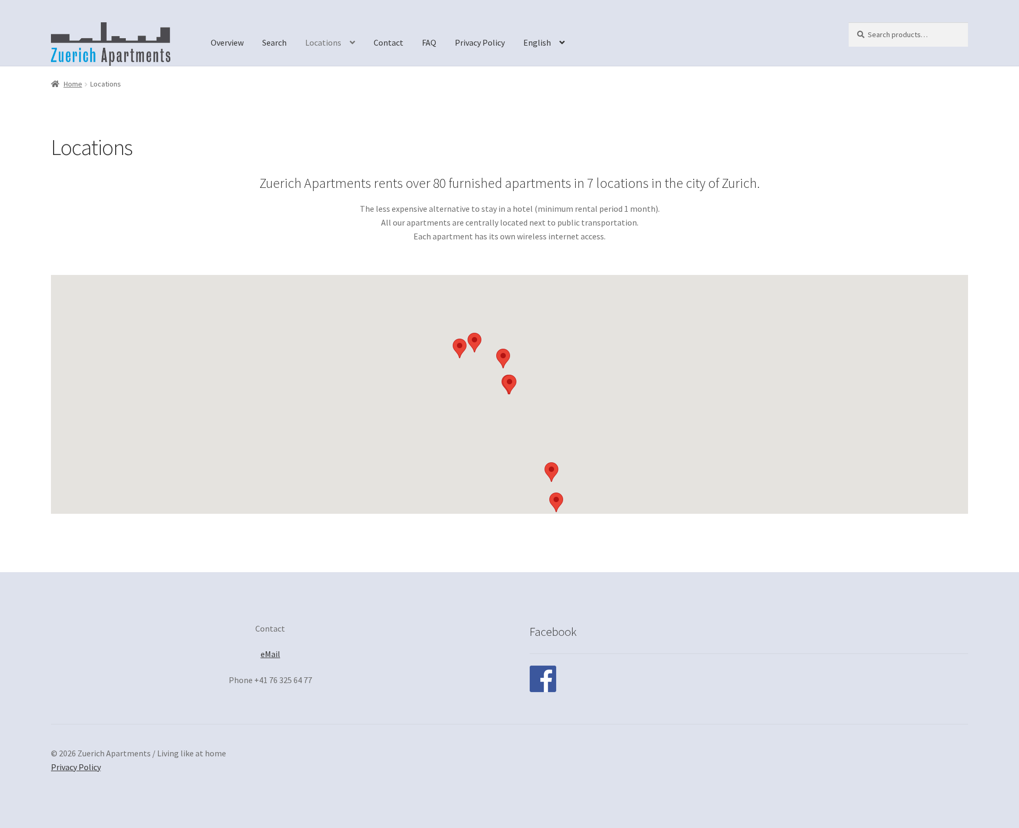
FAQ (429, 42)
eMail (270, 654)
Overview (227, 42)
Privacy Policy (480, 42)
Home (73, 84)
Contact (388, 42)
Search (274, 42)
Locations (323, 42)
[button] (556, 502)
